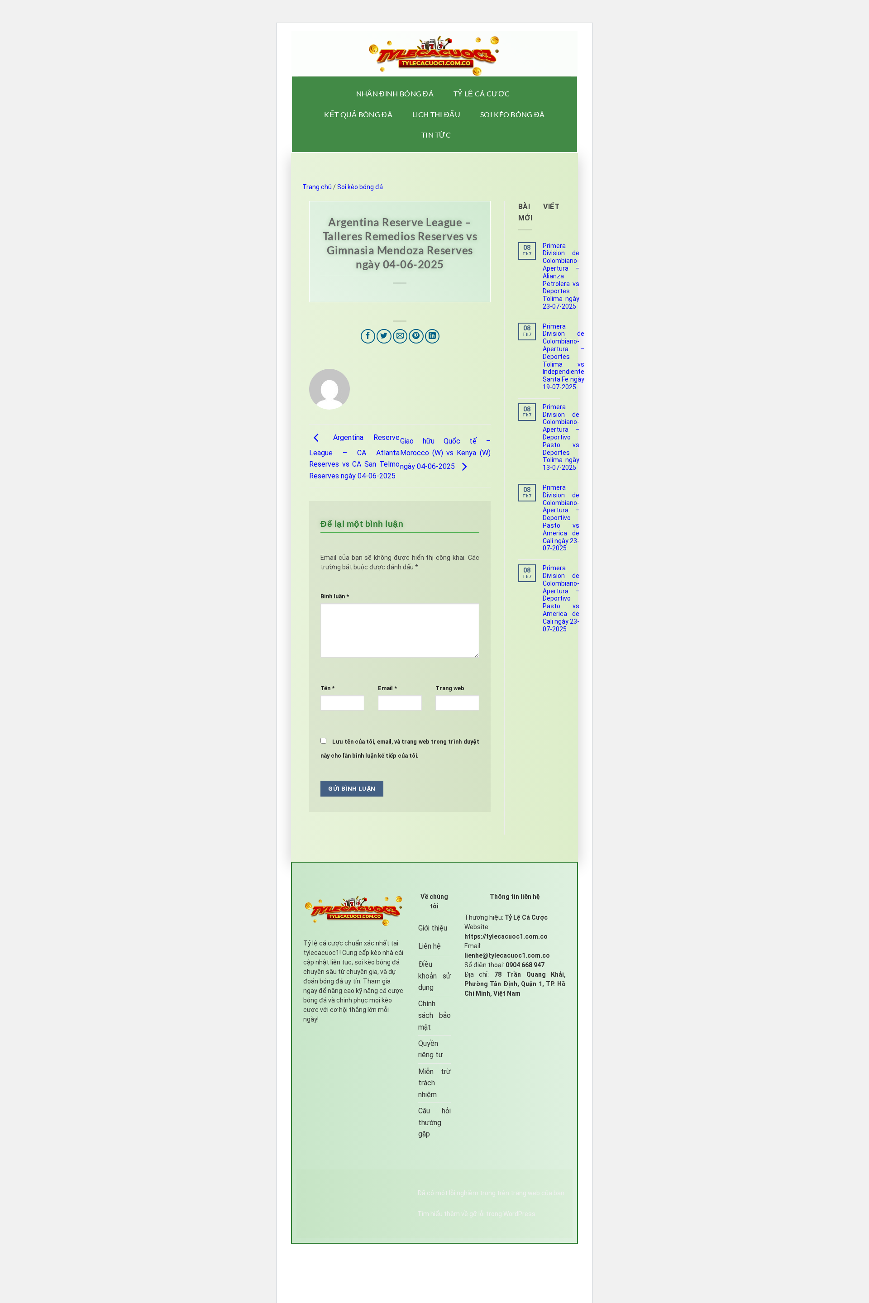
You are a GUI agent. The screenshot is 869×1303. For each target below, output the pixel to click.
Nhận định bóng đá (395, 93)
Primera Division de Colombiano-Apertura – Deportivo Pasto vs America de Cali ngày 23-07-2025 (561, 518)
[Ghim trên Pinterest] (416, 336)
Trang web (449, 688)
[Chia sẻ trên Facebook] (368, 336)
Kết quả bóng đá (358, 114)
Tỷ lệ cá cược (482, 93)
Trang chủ (317, 187)
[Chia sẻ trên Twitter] (384, 336)
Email (387, 688)
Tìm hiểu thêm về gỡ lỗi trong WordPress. (477, 1213)
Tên (327, 688)
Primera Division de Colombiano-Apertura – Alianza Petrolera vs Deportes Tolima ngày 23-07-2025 (561, 276)
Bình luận (334, 596)
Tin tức (436, 134)
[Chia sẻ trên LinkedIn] (432, 336)
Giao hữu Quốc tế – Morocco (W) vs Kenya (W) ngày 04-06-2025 (445, 454)
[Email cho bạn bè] (400, 336)
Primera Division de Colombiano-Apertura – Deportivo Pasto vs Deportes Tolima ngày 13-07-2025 (561, 437)
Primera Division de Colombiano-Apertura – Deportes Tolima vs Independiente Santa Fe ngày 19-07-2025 (563, 357)
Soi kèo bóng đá (512, 114)
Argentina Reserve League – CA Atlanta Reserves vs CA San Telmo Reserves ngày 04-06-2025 (354, 457)
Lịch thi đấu (436, 114)
